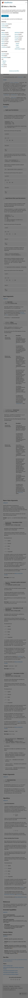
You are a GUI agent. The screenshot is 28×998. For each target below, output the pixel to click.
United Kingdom (18, 48)
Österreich (17, 36)
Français (17, 47)
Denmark (3, 34)
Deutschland (4, 36)
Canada (3, 25)
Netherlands (17, 32)
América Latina (4, 23)
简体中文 (4, 61)
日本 (2, 64)
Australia (3, 53)
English (17, 45)
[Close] (26, 3)
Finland (2, 39)
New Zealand (4, 57)
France (2, 41)
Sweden (16, 39)
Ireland (2, 43)
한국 (2, 66)
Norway (16, 34)
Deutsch (17, 43)
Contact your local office (14, 70)
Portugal (16, 38)
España (2, 38)
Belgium (3, 32)
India (2, 55)
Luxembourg (4, 47)
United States (4, 27)
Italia (2, 45)
